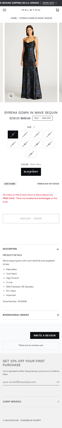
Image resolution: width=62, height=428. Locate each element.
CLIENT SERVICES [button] (12, 401)
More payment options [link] (31, 239)
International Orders (16, 315)
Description (10, 249)
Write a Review (45, 335)
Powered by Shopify (30, 420)
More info (48, 3)
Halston (9, 420)
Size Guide (9, 184)
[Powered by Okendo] (11, 337)
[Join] (54, 382)
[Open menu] (8, 10)
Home (14, 18)
